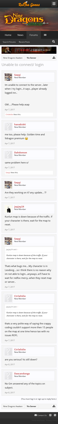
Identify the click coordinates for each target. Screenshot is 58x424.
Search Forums (9, 42)
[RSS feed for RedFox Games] (55, 415)
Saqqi (17, 74)
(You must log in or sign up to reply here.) (38, 399)
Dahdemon (20, 152)
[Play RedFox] (29, 4)
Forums (34, 34)
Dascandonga (22, 373)
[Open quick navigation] (54, 57)
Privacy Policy (51, 420)
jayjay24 (19, 206)
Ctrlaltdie (9, 114)
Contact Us (42, 415)
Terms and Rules (38, 420)
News (20, 34)
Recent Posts (24, 42)
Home (8, 34)
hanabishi (20, 124)
